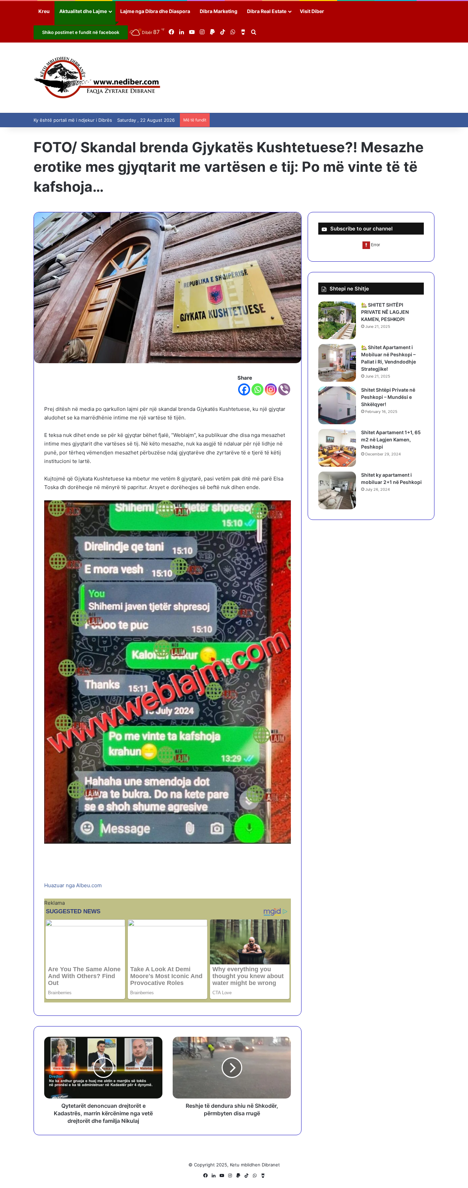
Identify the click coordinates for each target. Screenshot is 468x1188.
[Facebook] (244, 389)
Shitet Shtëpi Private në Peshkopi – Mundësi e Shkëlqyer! (388, 397)
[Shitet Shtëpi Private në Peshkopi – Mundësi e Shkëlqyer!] (337, 405)
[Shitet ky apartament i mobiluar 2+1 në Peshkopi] (337, 490)
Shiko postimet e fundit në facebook (80, 32)
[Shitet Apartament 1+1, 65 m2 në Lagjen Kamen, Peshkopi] (337, 448)
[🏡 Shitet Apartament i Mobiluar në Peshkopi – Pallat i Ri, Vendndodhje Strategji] (337, 363)
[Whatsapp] (257, 389)
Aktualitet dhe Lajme (83, 11)
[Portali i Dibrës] (97, 77)
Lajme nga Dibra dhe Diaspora (155, 11)
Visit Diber (312, 11)
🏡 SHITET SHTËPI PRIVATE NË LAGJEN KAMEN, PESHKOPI (385, 312)
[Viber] (284, 389)
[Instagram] (271, 389)
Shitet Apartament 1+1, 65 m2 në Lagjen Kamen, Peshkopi (391, 439)
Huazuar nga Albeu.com (73, 885)
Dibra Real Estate (266, 11)
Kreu (44, 11)
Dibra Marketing (218, 11)
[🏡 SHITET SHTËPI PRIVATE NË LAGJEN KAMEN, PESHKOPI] (337, 320)
